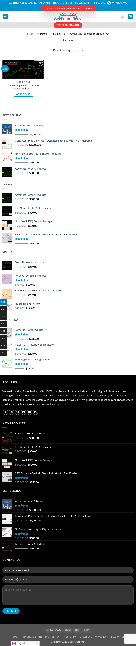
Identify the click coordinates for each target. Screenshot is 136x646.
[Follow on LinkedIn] (23, 412)
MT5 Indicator (46, 637)
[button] (5, 16)
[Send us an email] (17, 412)
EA (58, 637)
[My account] (122, 16)
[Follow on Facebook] (5, 412)
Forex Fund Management (93, 637)
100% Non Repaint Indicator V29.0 (23, 85)
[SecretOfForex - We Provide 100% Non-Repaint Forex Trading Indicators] (68, 16)
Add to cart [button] (23, 94)
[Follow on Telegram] (35, 412)
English (21, 643)
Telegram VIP (117, 637)
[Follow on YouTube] (29, 412)
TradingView (69, 637)
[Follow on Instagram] (11, 412)
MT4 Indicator (27, 637)
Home (31, 34)
